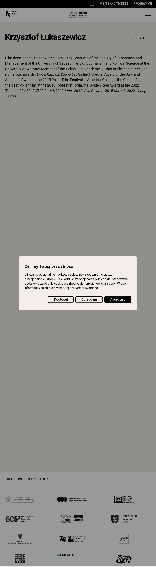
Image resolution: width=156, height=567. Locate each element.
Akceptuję (117, 299)
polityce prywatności (84, 288)
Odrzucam (89, 299)
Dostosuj (61, 299)
